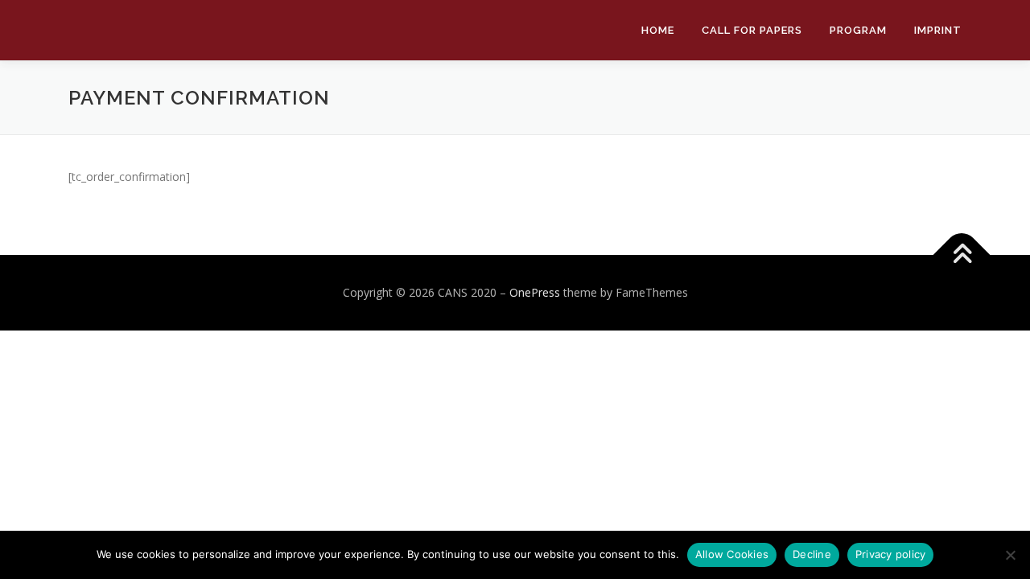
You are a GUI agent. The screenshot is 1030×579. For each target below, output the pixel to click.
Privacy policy (890, 554)
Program (858, 30)
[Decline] (1010, 555)
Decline (812, 554)
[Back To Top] (962, 255)
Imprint (938, 30)
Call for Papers (752, 30)
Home (657, 30)
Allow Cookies (731, 554)
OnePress (534, 292)
